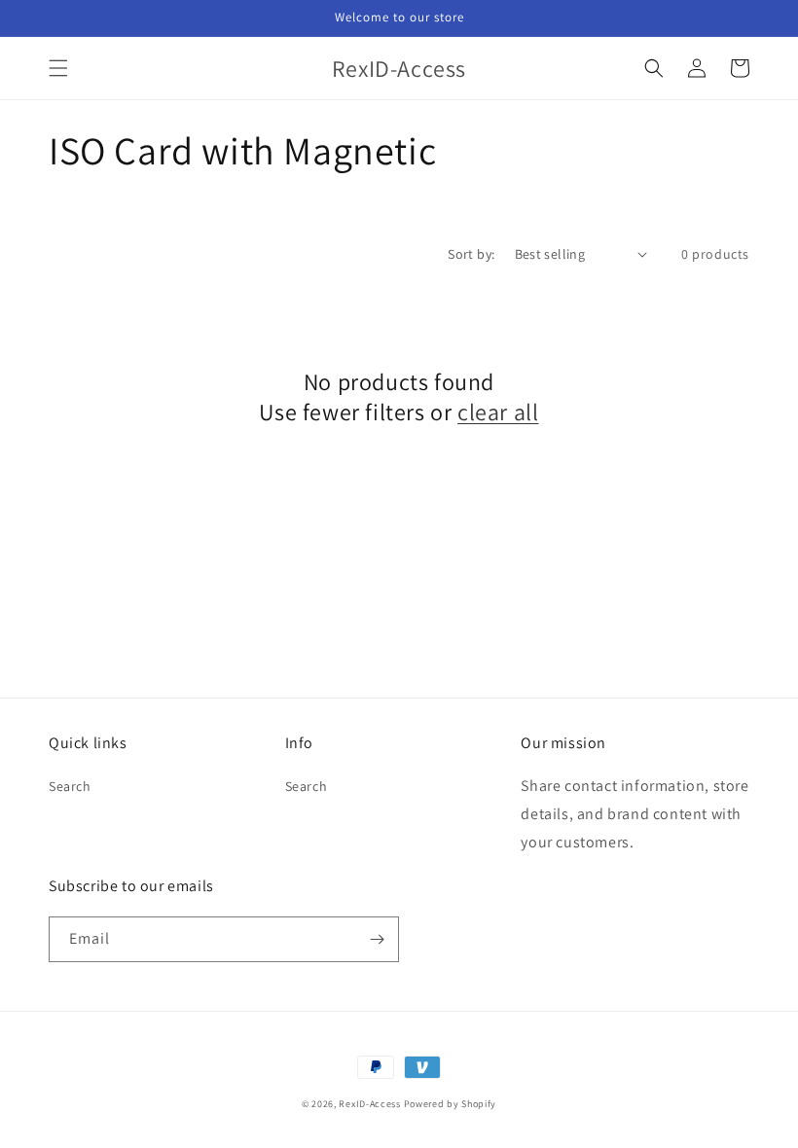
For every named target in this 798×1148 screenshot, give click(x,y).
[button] (58, 68)
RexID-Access (369, 1103)
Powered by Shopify (450, 1103)
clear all (497, 412)
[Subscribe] (376, 939)
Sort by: (471, 254)
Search (70, 786)
